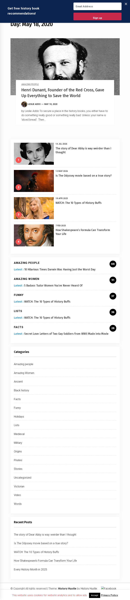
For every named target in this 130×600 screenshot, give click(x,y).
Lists (16, 425)
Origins (18, 451)
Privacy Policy (109, 595)
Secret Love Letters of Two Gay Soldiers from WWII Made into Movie (66, 333)
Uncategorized (22, 477)
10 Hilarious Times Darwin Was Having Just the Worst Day (59, 269)
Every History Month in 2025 (30, 569)
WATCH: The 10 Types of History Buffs (79, 202)
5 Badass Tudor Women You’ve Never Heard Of (53, 285)
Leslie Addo (34, 104)
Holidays (19, 416)
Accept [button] (94, 595)
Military (18, 442)
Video (17, 495)
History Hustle (89, 588)
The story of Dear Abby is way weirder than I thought (45, 534)
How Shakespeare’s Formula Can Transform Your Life (45, 560)
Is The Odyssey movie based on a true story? (84, 175)
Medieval (19, 434)
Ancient (18, 381)
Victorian (19, 486)
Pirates (18, 460)
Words (18, 503)
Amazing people (30, 84)
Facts (17, 399)
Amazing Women (24, 373)
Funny (17, 407)
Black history (21, 390)
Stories (18, 468)
